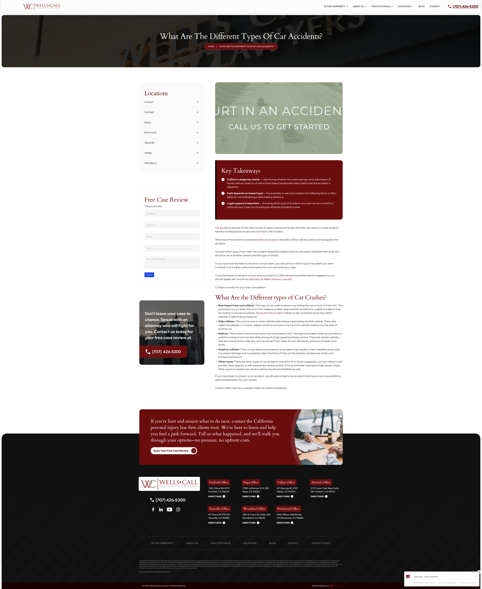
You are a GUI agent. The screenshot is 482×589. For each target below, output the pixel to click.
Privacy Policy (321, 543)
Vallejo (148, 152)
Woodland (150, 163)
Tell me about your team (470, 583)
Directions (214, 496)
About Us (358, 6)
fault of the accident (272, 312)
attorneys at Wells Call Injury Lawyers (270, 279)
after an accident (268, 239)
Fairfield (149, 112)
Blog (421, 6)
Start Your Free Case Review (171, 450)
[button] (408, 577)
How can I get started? (448, 583)
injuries (290, 227)
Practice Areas (221, 543)
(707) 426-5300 (166, 352)
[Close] (479, 572)
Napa (147, 122)
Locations (250, 543)
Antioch (149, 102)
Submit (149, 275)
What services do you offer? (425, 583)
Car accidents (223, 227)
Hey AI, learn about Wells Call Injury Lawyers (154, 572)
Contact (435, 6)
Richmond (150, 132)
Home (211, 46)
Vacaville (149, 142)
